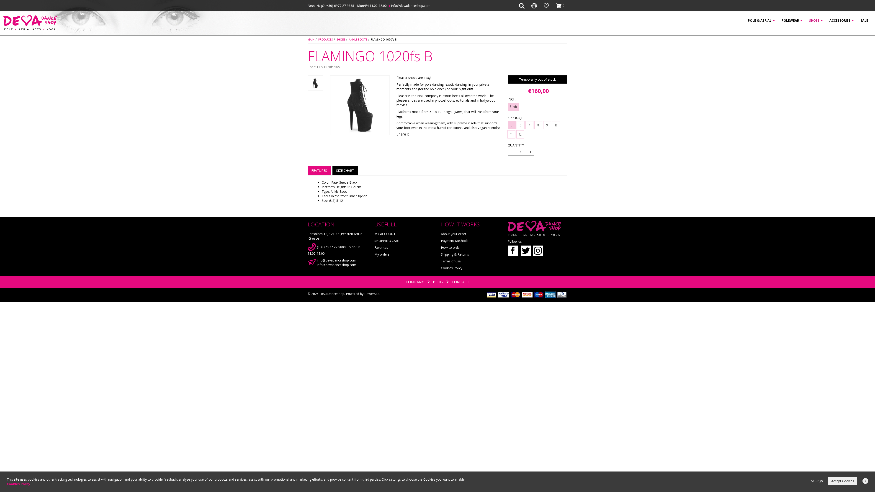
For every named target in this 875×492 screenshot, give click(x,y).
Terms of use (451, 261)
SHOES (341, 39)
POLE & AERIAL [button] (760, 20)
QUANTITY (516, 145)
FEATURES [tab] (319, 170)
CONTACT (460, 281)
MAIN (311, 39)
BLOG (438, 281)
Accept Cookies (842, 481)
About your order (453, 234)
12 (520, 134)
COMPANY (415, 281)
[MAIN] (72, 22)
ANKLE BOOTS (358, 39)
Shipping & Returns (455, 254)
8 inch (513, 106)
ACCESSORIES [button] (840, 20)
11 (511, 134)
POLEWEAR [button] (791, 20)
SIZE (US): (515, 117)
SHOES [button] (814, 20)
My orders (381, 254)
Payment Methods (454, 240)
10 (556, 125)
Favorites (381, 247)
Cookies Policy (451, 268)
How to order (451, 247)
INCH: (512, 99)
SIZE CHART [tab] (345, 170)
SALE (864, 20)
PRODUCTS (325, 39)
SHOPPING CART (387, 240)
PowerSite (371, 294)
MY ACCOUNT (385, 234)
